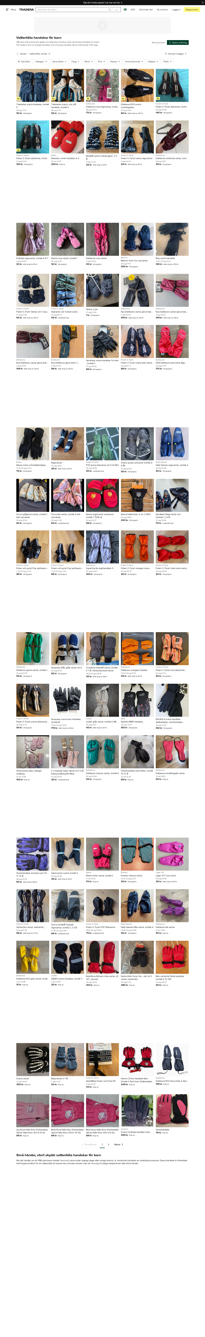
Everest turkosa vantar (131, 875)
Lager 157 (160, 873)
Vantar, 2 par (92, 309)
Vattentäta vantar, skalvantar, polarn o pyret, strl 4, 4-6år (30, 927)
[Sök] (110, 9)
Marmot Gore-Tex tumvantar (134, 260)
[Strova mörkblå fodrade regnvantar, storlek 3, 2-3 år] (67, 905)
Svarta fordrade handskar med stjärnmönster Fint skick (135, 1132)
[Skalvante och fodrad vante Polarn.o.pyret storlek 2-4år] (67, 290)
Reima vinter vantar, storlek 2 (99, 875)
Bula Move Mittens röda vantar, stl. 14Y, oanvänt (102, 977)
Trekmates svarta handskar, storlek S (32, 105)
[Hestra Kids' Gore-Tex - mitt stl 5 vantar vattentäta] (137, 957)
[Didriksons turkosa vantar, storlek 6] (102, 751)
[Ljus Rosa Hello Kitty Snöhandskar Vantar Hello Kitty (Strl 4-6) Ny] (32, 1110)
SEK (133, 9)
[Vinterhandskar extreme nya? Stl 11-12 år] (32, 854)
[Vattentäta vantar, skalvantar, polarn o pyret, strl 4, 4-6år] (32, 905)
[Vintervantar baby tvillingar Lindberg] (32, 751)
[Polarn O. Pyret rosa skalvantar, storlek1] (172, 648)
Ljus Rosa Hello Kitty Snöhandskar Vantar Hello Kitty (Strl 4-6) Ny (32, 1131)
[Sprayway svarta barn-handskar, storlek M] (67, 700)
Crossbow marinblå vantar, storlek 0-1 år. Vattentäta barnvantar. (102, 669)
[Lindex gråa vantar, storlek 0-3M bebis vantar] (102, 700)
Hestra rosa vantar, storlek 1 (64, 258)
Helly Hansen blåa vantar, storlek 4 (137, 927)
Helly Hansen (161, 462)
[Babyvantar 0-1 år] (67, 1059)
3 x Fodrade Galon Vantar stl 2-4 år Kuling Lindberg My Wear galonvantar (67, 772)
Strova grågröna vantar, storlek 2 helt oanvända (31, 515)
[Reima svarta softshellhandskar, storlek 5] (32, 443)
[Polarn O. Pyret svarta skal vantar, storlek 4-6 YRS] (137, 341)
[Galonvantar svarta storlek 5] (67, 854)
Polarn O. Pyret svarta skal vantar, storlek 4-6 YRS (136, 363)
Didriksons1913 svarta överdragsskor (131, 105)
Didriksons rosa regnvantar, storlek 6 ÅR (102, 107)
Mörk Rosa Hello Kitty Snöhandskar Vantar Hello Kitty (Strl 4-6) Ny (102, 1131)
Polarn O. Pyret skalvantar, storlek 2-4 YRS (171, 107)
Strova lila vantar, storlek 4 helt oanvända (65, 515)
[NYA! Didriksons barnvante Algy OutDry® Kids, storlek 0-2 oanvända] (172, 341)
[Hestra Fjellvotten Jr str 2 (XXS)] (137, 495)
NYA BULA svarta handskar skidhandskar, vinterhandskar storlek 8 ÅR (169, 721)
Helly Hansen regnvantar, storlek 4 (172, 465)
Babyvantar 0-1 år (59, 1078)
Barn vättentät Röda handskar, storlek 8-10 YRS (170, 977)
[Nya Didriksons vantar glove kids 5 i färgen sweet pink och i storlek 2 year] (172, 290)
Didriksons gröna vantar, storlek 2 (31, 670)
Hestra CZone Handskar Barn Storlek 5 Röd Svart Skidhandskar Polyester (136, 1080)
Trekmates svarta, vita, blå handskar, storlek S (63, 105)
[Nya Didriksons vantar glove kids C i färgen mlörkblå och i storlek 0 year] (137, 290)
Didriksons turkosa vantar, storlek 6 (102, 773)
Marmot (124, 258)
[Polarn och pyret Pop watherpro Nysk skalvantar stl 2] (67, 546)
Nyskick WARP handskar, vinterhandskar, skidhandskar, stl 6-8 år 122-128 (137, 721)
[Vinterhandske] (172, 1110)
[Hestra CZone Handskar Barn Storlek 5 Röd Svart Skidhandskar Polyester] (137, 1059)
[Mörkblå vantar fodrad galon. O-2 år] (102, 136)
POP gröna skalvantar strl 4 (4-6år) (102, 465)
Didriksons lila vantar (165, 927)
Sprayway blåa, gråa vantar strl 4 (66, 667)
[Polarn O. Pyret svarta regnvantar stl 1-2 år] (137, 136)
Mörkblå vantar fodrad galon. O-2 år (101, 157)
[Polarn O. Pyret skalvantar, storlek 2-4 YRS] (172, 85)
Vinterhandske (162, 1129)
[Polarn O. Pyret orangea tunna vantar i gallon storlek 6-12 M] (137, 546)
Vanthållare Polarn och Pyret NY (101, 1081)
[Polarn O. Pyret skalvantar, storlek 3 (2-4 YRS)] (32, 136)
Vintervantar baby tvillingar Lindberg (29, 772)
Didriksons (90, 104)
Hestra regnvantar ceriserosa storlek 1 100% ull (100, 515)
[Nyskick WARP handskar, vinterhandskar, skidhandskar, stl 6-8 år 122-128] (137, 700)
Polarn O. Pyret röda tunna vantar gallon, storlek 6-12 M (171, 568)
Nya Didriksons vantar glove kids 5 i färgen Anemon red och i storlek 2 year (32, 363)
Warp (123, 719)
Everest (124, 873)
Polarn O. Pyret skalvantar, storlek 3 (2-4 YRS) (32, 158)
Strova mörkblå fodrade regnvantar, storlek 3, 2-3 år (64, 926)
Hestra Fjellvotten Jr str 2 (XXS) (136, 514)
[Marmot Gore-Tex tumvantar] (137, 239)
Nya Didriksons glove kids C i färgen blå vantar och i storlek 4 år (67, 363)
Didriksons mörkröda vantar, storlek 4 (172, 158)
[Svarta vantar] (32, 1059)
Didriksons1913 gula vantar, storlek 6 (32, 979)
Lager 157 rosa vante (166, 875)
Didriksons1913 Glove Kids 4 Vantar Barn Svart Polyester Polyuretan (172, 1081)
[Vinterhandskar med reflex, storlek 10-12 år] (137, 751)
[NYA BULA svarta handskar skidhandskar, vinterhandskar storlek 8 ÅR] (172, 700)
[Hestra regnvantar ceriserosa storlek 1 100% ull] (102, 495)
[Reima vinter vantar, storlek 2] (102, 854)
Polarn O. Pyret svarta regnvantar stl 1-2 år (136, 158)
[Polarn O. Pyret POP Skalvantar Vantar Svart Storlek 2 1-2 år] (102, 905)
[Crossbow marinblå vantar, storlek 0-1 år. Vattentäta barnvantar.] (102, 648)
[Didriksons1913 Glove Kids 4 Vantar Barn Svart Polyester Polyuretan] (172, 1059)
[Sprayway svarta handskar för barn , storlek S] (102, 341)
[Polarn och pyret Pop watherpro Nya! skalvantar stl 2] (32, 546)
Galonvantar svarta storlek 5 (64, 873)
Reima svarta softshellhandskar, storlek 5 (31, 465)
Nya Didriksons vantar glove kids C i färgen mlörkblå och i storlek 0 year (137, 312)
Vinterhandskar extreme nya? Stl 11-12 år (31, 874)
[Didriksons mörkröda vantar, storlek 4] (172, 136)
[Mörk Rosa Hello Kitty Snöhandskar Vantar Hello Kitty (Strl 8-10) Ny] (67, 1110)
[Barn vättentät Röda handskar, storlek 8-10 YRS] (172, 957)
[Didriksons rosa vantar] (102, 239)
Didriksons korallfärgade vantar (170, 773)
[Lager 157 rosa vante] (172, 854)
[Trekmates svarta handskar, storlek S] (32, 85)
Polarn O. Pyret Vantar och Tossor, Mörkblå (32, 312)
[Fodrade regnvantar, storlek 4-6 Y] (32, 239)
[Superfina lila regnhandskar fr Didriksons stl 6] (102, 546)
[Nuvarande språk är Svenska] (125, 9)
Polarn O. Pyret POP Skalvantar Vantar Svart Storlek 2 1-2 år (100, 927)
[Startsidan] (26, 9)
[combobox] (74, 9)
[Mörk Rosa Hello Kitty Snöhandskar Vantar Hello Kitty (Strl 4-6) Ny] (102, 1110)
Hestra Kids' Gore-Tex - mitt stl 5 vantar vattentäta (136, 977)
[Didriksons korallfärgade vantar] (172, 751)
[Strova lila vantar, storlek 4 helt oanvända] (67, 495)
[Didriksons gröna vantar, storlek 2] (32, 648)
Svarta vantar (22, 1078)
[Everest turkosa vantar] (137, 854)
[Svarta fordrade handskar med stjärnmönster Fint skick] (137, 1110)
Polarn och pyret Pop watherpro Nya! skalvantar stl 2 (31, 568)
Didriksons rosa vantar (96, 258)
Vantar (23, 54)
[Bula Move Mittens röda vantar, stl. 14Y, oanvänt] (102, 957)
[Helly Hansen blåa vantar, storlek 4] (137, 905)
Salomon (124, 1129)
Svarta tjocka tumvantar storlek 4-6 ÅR (137, 464)
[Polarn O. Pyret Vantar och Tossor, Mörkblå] (32, 290)
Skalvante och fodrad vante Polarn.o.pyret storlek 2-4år (64, 312)
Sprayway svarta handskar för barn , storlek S (102, 362)
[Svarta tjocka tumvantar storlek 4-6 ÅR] (137, 443)
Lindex (88, 719)
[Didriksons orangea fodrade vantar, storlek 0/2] (137, 648)
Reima (53, 155)
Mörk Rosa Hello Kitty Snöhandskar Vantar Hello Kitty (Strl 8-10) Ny (67, 1131)
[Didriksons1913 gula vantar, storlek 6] (32, 957)
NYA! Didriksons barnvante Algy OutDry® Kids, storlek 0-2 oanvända (170, 363)
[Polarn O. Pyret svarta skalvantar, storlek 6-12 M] (32, 700)
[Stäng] (203, 2)
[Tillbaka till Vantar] (17, 54)
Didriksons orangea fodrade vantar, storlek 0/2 (134, 670)
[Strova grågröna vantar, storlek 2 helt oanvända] (32, 495)
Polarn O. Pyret (162, 104)
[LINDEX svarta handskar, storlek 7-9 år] (67, 957)
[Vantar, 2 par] (102, 290)
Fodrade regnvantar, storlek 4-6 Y (32, 258)
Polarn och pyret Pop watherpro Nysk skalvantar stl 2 (66, 568)
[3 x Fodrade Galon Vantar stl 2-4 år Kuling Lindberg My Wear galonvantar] (67, 751)
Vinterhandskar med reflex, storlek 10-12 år (137, 772)
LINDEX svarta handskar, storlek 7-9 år (67, 979)
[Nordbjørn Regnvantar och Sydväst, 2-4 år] (172, 495)
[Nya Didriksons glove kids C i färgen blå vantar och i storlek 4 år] (67, 341)
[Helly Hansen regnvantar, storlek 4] (172, 443)
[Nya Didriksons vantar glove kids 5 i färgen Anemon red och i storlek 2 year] (32, 341)
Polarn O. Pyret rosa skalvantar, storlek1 (170, 670)
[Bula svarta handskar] (172, 239)
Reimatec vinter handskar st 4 (65, 158)
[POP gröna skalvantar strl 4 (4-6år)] (102, 443)
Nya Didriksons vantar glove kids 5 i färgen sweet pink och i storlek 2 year (172, 312)
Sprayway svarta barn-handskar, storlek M (66, 720)
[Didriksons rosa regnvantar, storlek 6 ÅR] (102, 85)
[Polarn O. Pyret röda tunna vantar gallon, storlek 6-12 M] (172, 546)
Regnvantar (56, 463)
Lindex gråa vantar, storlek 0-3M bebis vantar (101, 721)
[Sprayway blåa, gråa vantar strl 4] (67, 648)
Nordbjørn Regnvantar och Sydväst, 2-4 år (168, 515)
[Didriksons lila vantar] (172, 905)
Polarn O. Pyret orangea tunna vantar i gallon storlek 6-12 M (135, 568)
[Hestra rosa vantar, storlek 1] (67, 239)
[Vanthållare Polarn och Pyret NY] (102, 1059)
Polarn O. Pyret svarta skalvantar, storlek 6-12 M (31, 721)
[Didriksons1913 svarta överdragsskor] (137, 85)
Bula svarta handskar (165, 258)
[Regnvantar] (67, 443)
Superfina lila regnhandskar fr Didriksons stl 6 (99, 568)
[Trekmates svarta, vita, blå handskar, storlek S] (67, 85)
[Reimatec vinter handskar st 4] (67, 136)
